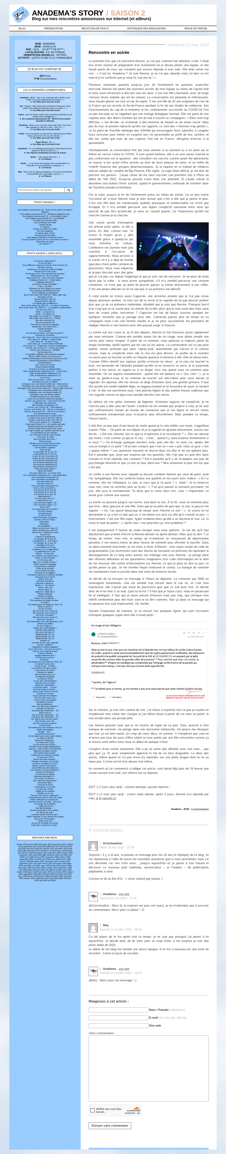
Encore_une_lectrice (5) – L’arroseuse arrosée (45, 401)
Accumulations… (45, 526)
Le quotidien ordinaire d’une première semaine (45, 354)
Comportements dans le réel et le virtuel (45, 797)
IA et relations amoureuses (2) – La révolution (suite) (45, 216)
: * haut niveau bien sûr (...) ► (45, 158)
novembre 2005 (39, 868)
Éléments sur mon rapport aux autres (45, 288)
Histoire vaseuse (45, 267)
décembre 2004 (45, 872)
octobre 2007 (64, 861)
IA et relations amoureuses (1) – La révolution (45, 218)
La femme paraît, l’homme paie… (45, 814)
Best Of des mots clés (45, 721)
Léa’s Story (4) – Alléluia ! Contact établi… (45, 339)
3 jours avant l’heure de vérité (45, 691)
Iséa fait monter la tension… (45, 689)
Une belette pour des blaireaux (45, 768)
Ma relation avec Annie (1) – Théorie (45, 318)
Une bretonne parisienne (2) (45, 464)
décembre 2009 (40, 853)
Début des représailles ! (45, 685)
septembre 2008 (26, 859)
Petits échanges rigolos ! (45, 469)
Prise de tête (45, 450)
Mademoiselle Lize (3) (45, 634)
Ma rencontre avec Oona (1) (45, 617)
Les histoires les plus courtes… (45, 668)
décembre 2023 (45, 844)
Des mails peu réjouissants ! (45, 780)
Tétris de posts (45, 441)
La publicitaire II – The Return (45, 541)
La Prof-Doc (45, 377)
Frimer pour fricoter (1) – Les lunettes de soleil (45, 424)
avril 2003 (51, 880)
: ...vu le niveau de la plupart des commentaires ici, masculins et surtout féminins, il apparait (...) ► (45, 165)
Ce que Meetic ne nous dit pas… (45, 433)
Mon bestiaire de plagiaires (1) (45, 405)
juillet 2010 (27, 851)
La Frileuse (45, 227)
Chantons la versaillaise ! (45, 573)
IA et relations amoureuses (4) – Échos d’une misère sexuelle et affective (45, 211)
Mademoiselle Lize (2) (45, 636)
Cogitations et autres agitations (45, 647)
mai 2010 (44, 851)
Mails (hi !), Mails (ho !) (45, 592)
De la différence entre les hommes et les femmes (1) (45, 265)
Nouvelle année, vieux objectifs (45, 643)
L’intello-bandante (45, 329)
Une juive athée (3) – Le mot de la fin (45, 473)
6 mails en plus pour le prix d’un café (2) (45, 418)
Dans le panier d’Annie (45, 367)
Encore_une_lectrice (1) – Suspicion (45, 422)
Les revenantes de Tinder (45, 222)
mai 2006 (27, 865)
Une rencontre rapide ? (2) (45, 503)
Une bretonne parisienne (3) (45, 462)
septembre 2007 (26, 863)
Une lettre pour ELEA (45, 742)
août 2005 (23, 870)
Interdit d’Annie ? (45, 363)
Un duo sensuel (45, 609)
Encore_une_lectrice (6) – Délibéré (45, 350)
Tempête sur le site (45, 793)
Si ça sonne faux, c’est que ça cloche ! (45, 649)
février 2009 (39, 857)
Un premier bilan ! (45, 783)
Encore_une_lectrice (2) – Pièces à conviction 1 (45, 411)
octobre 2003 (29, 878)
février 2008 (66, 859)
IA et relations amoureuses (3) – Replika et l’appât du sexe (45, 214)
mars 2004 (22, 876)
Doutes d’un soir (45, 821)
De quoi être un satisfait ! (45, 566)
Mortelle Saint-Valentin (45, 630)
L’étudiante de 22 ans (45, 545)
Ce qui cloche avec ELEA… (45, 744)
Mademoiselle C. (45, 496)
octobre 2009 (67, 853)
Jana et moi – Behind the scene (45, 532)
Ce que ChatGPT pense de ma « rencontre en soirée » (45, 239)
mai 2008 (37, 859)
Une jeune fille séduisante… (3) (45, 710)
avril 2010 (52, 851)
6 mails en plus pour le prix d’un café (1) (45, 420)
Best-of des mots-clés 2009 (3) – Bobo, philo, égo (45, 295)
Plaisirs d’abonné (45, 594)
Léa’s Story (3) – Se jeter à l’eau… (45, 341)
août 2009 (37, 855)
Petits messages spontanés (45, 517)
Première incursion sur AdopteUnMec (45, 369)
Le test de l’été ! (45, 515)
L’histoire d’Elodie (45, 653)
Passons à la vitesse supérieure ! (45, 795)
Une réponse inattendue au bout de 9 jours (45, 237)
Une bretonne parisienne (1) (45, 467)
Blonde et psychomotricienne (45, 445)
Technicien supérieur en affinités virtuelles (45, 575)
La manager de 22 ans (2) (45, 539)
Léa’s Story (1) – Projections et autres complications (45, 346)
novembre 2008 (51, 857)
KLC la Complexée (45, 231)
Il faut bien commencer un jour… (45, 825)
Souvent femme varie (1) (45, 301)
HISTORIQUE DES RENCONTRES (146, 28)
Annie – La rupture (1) (45, 314)
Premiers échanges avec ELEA (45, 761)
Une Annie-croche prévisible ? (45, 284)
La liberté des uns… (45, 500)
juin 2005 (41, 870)
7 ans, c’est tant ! (45, 286)
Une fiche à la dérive (45, 581)
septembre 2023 (30, 846)
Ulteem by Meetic (45, 471)
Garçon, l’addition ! (45, 645)
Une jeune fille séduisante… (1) (45, 717)
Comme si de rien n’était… (45, 520)
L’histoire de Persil (45, 785)
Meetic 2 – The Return (45, 585)
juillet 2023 (51, 846)
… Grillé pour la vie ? (45, 806)
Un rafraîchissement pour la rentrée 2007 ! (45, 416)
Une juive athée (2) (45, 481)
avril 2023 (22, 849)
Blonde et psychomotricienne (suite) (45, 443)
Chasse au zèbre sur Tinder (45, 229)
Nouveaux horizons (45, 619)
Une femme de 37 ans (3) (45, 490)
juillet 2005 (32, 870)
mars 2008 (55, 859)
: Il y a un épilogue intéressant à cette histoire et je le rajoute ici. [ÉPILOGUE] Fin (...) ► (45, 150)
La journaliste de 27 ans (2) (45, 452)
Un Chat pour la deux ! (45, 657)
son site (124, 894)
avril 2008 (46, 859)
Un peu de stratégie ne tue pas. (45, 823)
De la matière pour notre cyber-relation (45, 736)
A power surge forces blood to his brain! (45, 428)
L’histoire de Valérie (45, 672)
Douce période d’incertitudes (45, 696)
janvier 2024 (33, 844)
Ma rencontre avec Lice (45, 674)
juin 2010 (36, 851)
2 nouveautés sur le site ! (45, 787)
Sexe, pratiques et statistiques (45, 293)
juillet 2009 (46, 855)
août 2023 (42, 846)
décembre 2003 (56, 876)
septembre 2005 (65, 868)
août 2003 (54, 878)
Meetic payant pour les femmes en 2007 (45, 426)
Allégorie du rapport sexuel (45, 751)
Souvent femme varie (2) (45, 299)
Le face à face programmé (45, 700)
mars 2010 (61, 851)
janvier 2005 (33, 872)
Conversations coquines (45, 447)
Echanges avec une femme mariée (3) (45, 390)
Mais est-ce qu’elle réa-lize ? (45, 562)
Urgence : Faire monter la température (45, 749)
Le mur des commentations (45, 681)
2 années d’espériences (45, 537)
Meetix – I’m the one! (45, 554)
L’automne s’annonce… (45, 583)
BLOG (22, 28)
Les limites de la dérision (45, 804)
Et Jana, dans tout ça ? (45, 498)
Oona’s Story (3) (45, 579)
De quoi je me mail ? (45, 812)
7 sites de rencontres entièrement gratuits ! (45, 399)
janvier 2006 (66, 865)
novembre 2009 (54, 853)
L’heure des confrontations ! (45, 628)
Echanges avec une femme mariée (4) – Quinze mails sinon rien (45, 388)
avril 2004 (67, 874)
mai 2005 (49, 870)
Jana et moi (45, 534)
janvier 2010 (27, 853)
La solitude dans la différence (45, 303)
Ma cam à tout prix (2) (45, 320)
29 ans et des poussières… (45, 488)
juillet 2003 (63, 878)
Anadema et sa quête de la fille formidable (45, 269)
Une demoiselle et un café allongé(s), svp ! (45, 621)
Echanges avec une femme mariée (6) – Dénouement (45, 384)
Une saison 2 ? (45, 244)
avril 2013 (39, 849)
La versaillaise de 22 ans (45, 547)
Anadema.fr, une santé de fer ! (45, 327)
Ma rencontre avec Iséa (45, 698)
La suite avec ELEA (45, 757)
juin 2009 (55, 855)
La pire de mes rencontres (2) (45, 456)
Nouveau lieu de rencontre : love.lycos (45, 802)
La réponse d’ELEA (45, 738)
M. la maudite (45, 331)
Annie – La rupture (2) (45, 312)
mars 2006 (45, 865)
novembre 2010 (61, 849)
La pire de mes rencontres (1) (45, 458)
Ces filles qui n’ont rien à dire (45, 220)
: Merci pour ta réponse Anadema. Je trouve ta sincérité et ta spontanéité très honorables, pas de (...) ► (45, 174)
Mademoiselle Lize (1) (45, 638)
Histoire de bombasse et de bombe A (45, 361)
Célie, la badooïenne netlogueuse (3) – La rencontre (45, 371)
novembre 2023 (59, 844)
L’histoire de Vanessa (45, 708)
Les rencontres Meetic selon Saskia (45, 435)
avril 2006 (36, 865)
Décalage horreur (45, 297)
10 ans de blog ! (45, 263)
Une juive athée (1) (45, 484)
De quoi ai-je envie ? (45, 310)
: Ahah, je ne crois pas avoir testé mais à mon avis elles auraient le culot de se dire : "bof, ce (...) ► (45, 127)
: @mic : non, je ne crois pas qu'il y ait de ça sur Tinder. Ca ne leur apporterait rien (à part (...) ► (45, 100)
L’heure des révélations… (45, 598)
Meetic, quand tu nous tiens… (45, 766)
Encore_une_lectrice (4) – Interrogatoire (45, 407)
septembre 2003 (42, 878)
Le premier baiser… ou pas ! (45, 687)
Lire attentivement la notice (45, 414)
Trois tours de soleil (45, 437)
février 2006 (55, 865)
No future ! (45, 602)
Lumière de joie (45, 225)
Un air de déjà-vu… (45, 626)
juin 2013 (30, 849)
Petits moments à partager (45, 564)
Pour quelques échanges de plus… (45, 600)
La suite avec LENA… (45, 789)
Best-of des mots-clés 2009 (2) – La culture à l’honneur (45, 305)
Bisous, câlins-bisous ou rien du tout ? (45, 356)
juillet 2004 (42, 874)
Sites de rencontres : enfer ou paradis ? (45, 380)
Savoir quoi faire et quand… (45, 759)
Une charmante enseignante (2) (45, 479)
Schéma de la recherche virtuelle (45, 755)
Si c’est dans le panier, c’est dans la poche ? (45, 333)
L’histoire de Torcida (45, 694)
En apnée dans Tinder (45, 233)
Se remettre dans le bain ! (45, 753)
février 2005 (22, 872)
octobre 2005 (51, 868)
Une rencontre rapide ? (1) (45, 505)
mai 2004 (59, 874)
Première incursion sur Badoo (45, 382)
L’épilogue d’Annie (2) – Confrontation (45, 280)
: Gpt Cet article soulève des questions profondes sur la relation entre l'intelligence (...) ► (45, 117)
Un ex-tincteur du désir (45, 570)
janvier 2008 (25, 861)
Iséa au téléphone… (45, 704)
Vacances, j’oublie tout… (45, 740)
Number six (45, 640)
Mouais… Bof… (45, 732)
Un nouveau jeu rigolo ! (45, 774)
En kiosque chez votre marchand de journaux (45, 274)
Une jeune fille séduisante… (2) (45, 715)
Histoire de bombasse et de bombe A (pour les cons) (45, 358)
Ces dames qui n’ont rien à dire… (45, 719)
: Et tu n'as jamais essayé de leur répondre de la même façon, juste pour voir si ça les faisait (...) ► (45, 136)
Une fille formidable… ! (45, 808)
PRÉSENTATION (53, 28)
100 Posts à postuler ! (45, 615)
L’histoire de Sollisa (45, 624)
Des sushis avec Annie (45, 365)
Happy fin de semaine (45, 791)
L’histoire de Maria (45, 596)
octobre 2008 (64, 857)
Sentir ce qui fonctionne (45, 558)
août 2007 (37, 863)
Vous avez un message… (45, 819)
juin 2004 (51, 874)
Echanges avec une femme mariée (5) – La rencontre (45, 386)
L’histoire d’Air (45, 725)
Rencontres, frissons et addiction (45, 324)
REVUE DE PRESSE (196, 28)
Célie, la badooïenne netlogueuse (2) (45, 373)
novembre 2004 (59, 872)
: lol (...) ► (45, 143)
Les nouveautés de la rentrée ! (45, 509)
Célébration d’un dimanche (45, 403)
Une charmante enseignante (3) (45, 477)
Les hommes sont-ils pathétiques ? (45, 770)
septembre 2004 (30, 874)
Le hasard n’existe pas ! (45, 664)
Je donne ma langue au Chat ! (45, 763)
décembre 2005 (25, 868)
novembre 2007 (51, 861)
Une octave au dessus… (45, 778)
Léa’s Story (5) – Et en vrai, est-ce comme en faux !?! (45, 337)
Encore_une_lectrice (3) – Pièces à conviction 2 (45, 409)
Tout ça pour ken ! (45, 352)
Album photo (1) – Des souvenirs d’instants (45, 278)
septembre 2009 (26, 855)
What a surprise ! (45, 607)
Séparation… (45, 524)
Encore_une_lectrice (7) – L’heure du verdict (45, 348)
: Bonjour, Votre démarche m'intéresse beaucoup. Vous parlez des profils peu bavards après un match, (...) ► (45, 108)
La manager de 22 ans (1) (45, 543)
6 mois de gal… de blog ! (45, 666)
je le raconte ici (106, 798)
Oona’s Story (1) (45, 590)
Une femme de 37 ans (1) (45, 494)
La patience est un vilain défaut (45, 549)
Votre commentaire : (102, 1033)
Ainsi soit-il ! (45, 507)
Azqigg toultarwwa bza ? (45, 655)
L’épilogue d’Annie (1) (45, 282)
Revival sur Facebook (45, 335)
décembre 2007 (37, 861)
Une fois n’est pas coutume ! (45, 723)
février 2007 (47, 863)
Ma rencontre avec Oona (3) (45, 611)
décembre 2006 (60, 863)
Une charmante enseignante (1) (45, 486)
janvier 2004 (43, 876)
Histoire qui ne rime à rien (45, 271)
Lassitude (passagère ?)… (45, 776)
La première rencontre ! (45, 734)
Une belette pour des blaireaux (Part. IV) (45, 604)
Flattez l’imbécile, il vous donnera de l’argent (45, 817)
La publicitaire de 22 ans (45, 551)
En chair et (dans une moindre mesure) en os (45, 431)
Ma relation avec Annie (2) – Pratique (45, 316)
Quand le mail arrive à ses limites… (45, 810)
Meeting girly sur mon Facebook (45, 276)
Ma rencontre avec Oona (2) (45, 613)
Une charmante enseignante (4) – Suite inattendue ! (45, 475)
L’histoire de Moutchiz (45, 772)
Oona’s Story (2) (45, 587)
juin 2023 (60, 846)
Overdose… (45, 660)
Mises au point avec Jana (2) (45, 528)
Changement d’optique (45, 677)
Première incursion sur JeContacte (45, 397)
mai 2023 (68, 846)
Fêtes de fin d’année (45, 568)
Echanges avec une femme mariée (45, 394)
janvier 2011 (49, 849)
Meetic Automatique (45, 730)
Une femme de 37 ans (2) (45, 492)
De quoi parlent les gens (45, 235)
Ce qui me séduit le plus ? (45, 261)
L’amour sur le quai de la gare (45, 651)
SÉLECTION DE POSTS (94, 28)
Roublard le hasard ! (45, 702)
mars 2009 (29, 857)
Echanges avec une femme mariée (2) (45, 392)
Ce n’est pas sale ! (45, 560)
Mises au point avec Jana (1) (45, 530)
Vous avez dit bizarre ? (45, 632)
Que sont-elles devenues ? (45, 439)
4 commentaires (200, 809)
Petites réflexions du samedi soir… (45, 800)
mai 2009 (63, 855)
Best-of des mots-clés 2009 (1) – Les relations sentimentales (45, 307)
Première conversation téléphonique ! (45, 747)
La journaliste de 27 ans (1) (45, 454)
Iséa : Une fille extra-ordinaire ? (45, 706)
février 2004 (33, 876)
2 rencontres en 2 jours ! (45, 670)
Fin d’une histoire (45, 511)
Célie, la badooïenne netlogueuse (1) (45, 375)
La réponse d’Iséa (45, 679)
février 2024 (22, 844)
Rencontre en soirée (45, 242)
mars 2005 (67, 870)
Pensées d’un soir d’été (45, 683)
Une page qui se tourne (45, 577)
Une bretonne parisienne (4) (45, 460)
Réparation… (45, 522)
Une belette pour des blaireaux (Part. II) (45, 727)
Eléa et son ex (45, 713)
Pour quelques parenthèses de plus (45, 291)
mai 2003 (43, 880)
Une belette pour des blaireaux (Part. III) (45, 662)
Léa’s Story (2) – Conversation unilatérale (45, 344)
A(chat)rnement (45, 513)
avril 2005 (57, 870)
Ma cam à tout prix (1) (45, 322)
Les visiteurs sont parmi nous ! (45, 556)
